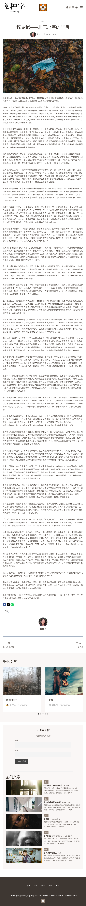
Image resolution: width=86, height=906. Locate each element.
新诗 (46, 816)
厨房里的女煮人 (50, 852)
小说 (36, 885)
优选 (6, 611)
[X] (8, 604)
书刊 (57, 885)
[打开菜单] (81, 7)
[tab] (38, 714)
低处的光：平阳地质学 (53, 785)
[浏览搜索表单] (73, 7)
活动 (50, 885)
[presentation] (22, 681)
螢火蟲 (79, 645)
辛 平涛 (13, 705)
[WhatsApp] (12, 604)
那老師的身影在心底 (52, 802)
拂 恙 (59, 853)
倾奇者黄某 (56, 819)
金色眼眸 (47, 836)
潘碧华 (39, 34)
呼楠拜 (55, 705)
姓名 (16, 740)
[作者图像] (33, 34)
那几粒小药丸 (8, 645)
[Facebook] (4, 604)
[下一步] (80, 689)
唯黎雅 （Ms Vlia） (68, 802)
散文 (43, 21)
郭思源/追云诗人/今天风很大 (62, 836)
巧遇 (51, 700)
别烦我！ (47, 819)
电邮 (16, 750)
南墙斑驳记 (11, 700)
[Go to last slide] (6, 689)
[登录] (76, 7)
